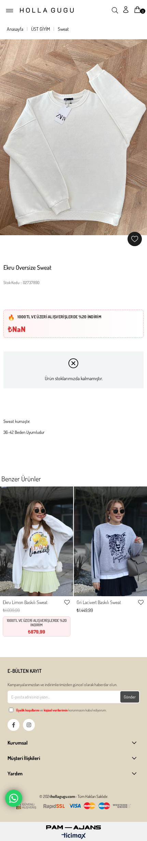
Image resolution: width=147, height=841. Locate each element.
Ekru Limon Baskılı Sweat (25, 602)
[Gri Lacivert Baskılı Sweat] (110, 541)
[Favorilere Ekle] (135, 239)
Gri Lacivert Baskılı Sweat (99, 602)
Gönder (130, 696)
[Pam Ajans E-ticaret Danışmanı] (73, 825)
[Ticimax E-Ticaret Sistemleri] (74, 836)
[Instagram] (29, 725)
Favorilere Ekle (67, 602)
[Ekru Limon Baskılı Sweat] (36, 541)
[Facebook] (13, 725)
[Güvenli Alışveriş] (73, 806)
